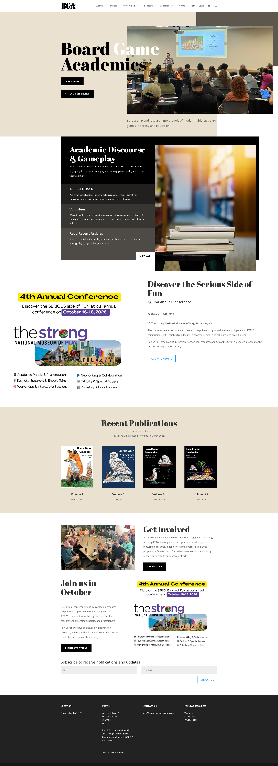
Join (193, 6)
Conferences (166, 6)
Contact (183, 6)
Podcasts (148, 6)
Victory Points (130, 6)
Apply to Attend (161, 358)
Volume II (106, 719)
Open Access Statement (113, 752)
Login (201, 6)
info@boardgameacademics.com (158, 713)
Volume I (106, 723)
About (99, 6)
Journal (113, 6)
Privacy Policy (190, 719)
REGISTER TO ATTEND (76, 648)
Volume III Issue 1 (110, 716)
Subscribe (207, 679)
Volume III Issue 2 (110, 713)
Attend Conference (77, 93)
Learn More (72, 81)
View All (145, 255)
